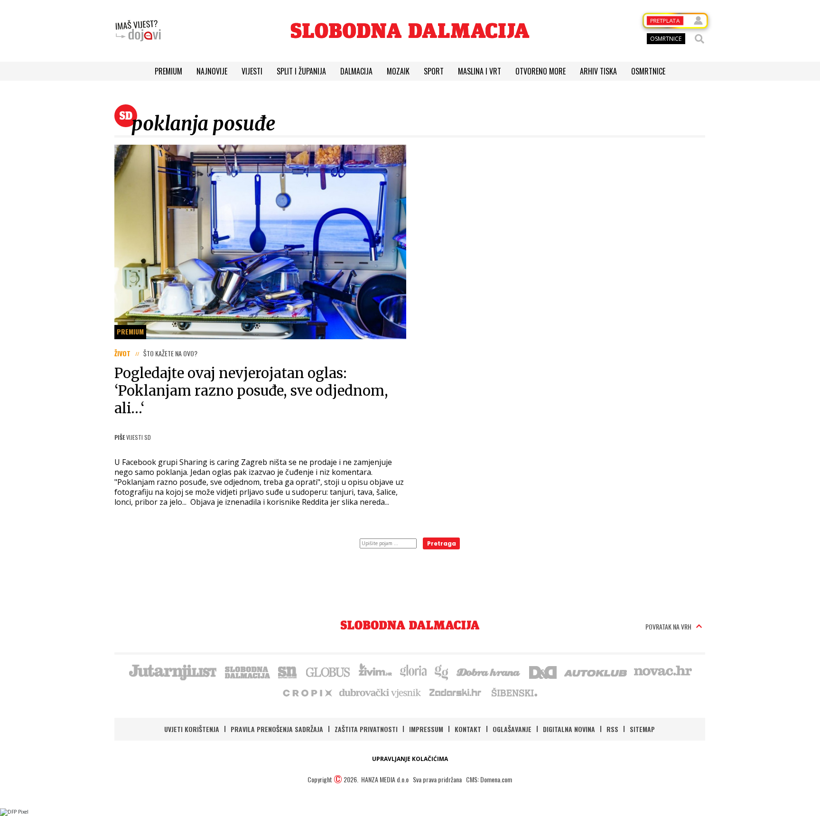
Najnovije (211, 71)
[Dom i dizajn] (543, 671)
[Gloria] (413, 671)
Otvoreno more (540, 71)
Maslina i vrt (479, 71)
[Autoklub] (596, 671)
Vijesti (252, 71)
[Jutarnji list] (172, 671)
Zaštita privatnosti (366, 729)
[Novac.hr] (663, 671)
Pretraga (441, 543)
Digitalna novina (569, 729)
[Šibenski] (514, 692)
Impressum (426, 729)
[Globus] (328, 671)
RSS (612, 729)
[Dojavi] (138, 31)
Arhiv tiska (598, 71)
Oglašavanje (512, 729)
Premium (168, 71)
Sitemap (642, 729)
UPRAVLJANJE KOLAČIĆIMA (410, 759)
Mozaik (398, 71)
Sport (434, 71)
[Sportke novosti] (287, 671)
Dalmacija (356, 71)
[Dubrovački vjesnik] (380, 692)
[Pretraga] (699, 38)
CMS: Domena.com (489, 779)
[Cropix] (307, 692)
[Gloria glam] (442, 671)
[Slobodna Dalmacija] (410, 30)
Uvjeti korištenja (191, 729)
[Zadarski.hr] (456, 692)
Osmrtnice (648, 71)
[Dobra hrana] (489, 671)
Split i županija (301, 71)
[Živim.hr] (375, 671)
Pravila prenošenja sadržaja (277, 729)
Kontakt (468, 729)
